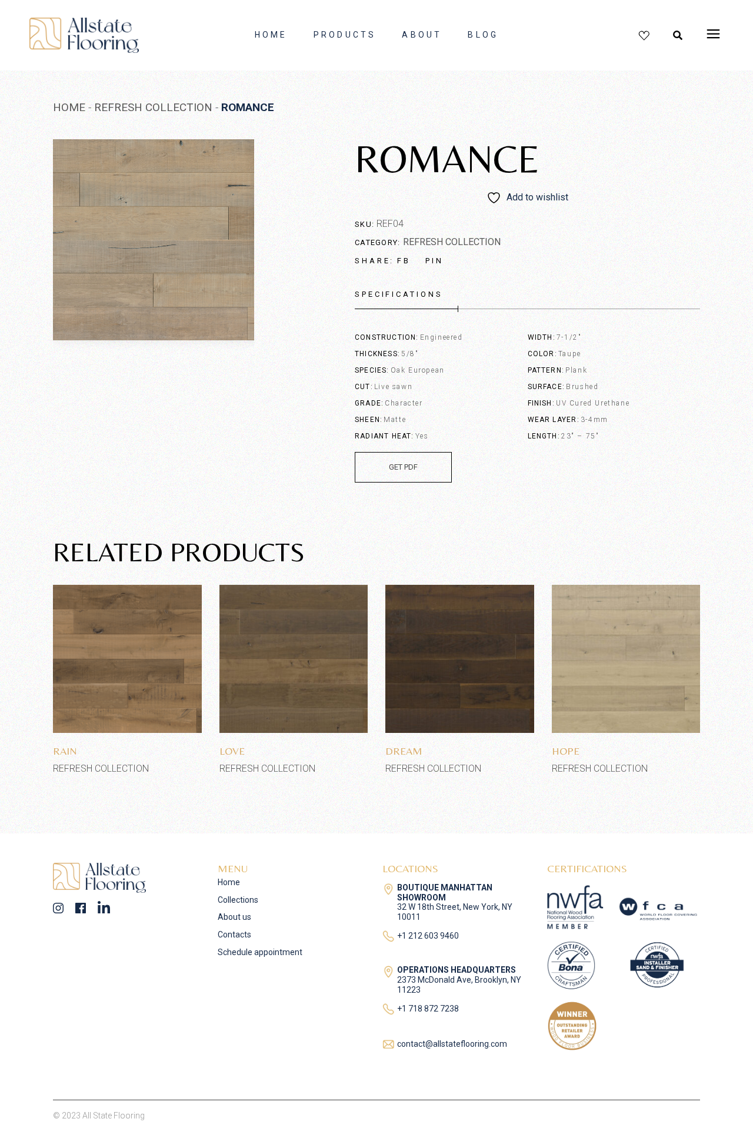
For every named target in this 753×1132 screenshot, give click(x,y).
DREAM (403, 751)
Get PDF (403, 467)
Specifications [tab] (399, 294)
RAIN (65, 751)
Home (229, 882)
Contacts (234, 934)
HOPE (565, 751)
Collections (238, 900)
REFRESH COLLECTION (452, 241)
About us (234, 917)
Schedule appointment (260, 952)
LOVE (232, 751)
